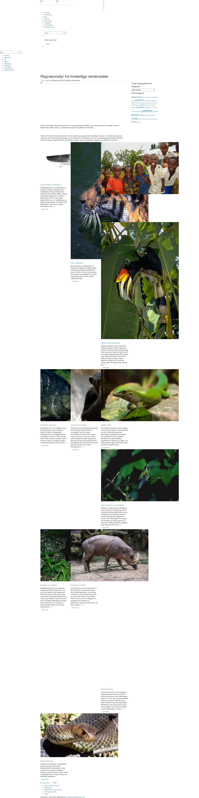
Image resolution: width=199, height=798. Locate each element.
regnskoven (147, 115)
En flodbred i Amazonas (48, 425)
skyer (148, 119)
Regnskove (48, 15)
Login (48, 44)
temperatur (152, 119)
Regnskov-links (50, 27)
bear (146, 97)
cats (154, 97)
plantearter (156, 111)
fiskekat (133, 103)
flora (136, 103)
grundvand (152, 103)
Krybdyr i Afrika (106, 425)
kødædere (140, 107)
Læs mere (45, 209)
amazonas (136, 96)
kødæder (133, 107)
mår (152, 107)
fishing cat (154, 100)
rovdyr (134, 118)
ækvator (139, 122)
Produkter (48, 23)
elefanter (139, 100)
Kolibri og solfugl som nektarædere (112, 505)
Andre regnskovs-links (52, 785)
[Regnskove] (56, 2)
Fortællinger (48, 25)
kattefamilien (147, 105)
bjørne (149, 97)
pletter (142, 115)
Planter (47, 19)
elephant (146, 100)
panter (139, 111)
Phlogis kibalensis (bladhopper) (50, 185)
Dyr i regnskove (47, 80)
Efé (102, 198)
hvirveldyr (133, 105)
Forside (47, 12)
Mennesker (48, 21)
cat (152, 97)
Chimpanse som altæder (79, 425)
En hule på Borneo (107, 689)
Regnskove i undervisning (53, 790)
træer (134, 121)
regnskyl (152, 115)
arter (143, 97)
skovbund (143, 119)
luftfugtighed (148, 107)
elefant (133, 100)
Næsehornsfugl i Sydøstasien (110, 343)
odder (132, 111)
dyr (157, 97)
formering (147, 103)
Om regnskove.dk (50, 792)
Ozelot (136, 111)
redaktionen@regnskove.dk (76, 797)
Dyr (46, 17)
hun (156, 103)
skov (140, 119)
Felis (150, 100)
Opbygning (48, 788)
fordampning (141, 103)
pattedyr (147, 110)
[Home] (41, 80)
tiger (156, 119)
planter (135, 114)
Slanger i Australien (46, 761)
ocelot (155, 107)
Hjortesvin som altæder (78, 585)
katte (141, 105)
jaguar (138, 105)
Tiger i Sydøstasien (77, 263)
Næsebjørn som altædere (48, 585)
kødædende (153, 105)
